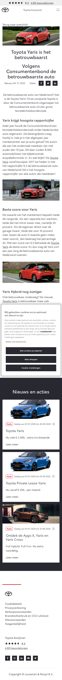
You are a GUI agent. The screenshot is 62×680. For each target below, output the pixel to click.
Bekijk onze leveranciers (16, 341)
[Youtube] (28, 658)
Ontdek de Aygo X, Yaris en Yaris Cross (27, 537)
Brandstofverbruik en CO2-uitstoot (26, 615)
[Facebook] (41, 83)
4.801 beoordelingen (42, 3)
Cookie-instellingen (31, 367)
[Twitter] (48, 83)
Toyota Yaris (9, 301)
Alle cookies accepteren (31, 350)
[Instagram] (14, 658)
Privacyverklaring (15, 607)
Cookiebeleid (13, 603)
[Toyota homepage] (5, 10)
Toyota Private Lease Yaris (26, 483)
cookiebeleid (45, 331)
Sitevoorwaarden (15, 619)
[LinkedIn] (55, 83)
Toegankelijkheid (15, 623)
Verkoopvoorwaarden (18, 611)
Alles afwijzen (31, 359)
